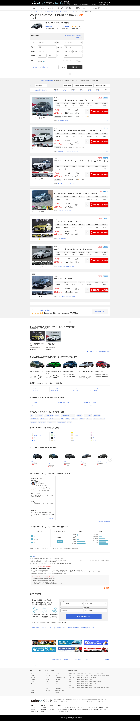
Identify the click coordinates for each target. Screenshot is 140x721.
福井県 (94, 677)
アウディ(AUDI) (45, 665)
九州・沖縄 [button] (68, 47)
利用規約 (101, 707)
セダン (32, 673)
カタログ (50, 8)
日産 (47, 677)
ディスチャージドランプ (99, 418)
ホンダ (47, 679)
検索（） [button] (75, 67)
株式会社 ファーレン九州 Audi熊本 (66, 266)
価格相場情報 (48, 26)
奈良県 (94, 681)
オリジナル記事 (95, 8)
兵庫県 (82, 681)
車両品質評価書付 (51, 422)
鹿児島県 (103, 687)
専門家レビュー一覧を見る (104, 521)
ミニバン (33, 675)
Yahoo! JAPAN (107, 2)
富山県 (86, 677)
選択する (67, 55)
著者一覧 (72, 709)
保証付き (82, 418)
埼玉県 (87, 675)
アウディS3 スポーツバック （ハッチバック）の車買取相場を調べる (49, 627)
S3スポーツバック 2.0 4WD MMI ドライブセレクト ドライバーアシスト (77, 130)
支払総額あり (34, 422)
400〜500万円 (94, 388)
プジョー (58, 686)
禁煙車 (67, 418)
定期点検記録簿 (39, 415)
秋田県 (94, 673)
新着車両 (69, 422)
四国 (70, 685)
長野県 (82, 677)
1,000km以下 (35, 402)
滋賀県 (90, 681)
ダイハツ (48, 690)
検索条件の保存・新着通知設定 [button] (84, 85)
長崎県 (86, 687)
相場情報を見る (99, 311)
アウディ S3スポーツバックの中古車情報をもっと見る (98, 351)
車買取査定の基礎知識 (73, 627)
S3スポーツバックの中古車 (69, 11)
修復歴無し (79, 415)
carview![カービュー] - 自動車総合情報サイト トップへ (76, 659)
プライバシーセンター (93, 707)
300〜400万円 (74, 390)
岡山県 (86, 683)
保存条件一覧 (79, 37)
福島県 (102, 673)
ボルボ (57, 692)
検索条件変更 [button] (67, 85)
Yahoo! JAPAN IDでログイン (47, 80)
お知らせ (74, 707)
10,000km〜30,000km (63, 402)
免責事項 (106, 707)
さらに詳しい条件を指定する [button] (40, 67)
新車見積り (69, 8)
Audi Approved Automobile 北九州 (66, 183)
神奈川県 (83, 675)
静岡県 (86, 679)
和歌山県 (99, 681)
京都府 (86, 681)
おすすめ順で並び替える (41, 90)
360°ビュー (42, 8)
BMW (57, 675)
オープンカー (34, 688)
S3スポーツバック (45, 310)
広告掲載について (86, 709)
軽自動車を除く (61, 422)
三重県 (90, 679)
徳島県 (78, 685)
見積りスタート (85, 616)
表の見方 (34, 556)
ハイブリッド (34, 681)
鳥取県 (78, 683)
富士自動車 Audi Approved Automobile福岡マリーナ (70, 151)
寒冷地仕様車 (97, 415)
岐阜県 (82, 679)
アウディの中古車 (59, 11)
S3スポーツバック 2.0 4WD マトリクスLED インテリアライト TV (76, 100)
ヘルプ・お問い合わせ (63, 711)
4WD (32, 415)
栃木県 (99, 675)
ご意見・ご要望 (103, 709)
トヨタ (47, 673)
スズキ (47, 688)
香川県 (82, 685)
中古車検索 (60, 8)
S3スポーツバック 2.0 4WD (63, 279)
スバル (47, 686)
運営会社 (69, 707)
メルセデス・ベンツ (60, 673)
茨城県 (95, 675)
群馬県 (103, 675)
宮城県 (90, 673)
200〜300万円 (74, 388)
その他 (32, 692)
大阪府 (78, 681)
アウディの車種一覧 (51, 11)
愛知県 (78, 679)
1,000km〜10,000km (37, 405)
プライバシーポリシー (82, 707)
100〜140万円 (54, 388)
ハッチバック (34, 677)
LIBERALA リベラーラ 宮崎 (64, 210)
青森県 (82, 673)
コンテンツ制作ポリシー (63, 709)
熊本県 (90, 687)
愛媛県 (86, 685)
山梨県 (107, 675)
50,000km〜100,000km (90, 402)
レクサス (48, 675)
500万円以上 (93, 390)
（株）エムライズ (62, 238)
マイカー (105, 8)
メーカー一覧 (43, 11)
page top (107, 659)
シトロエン (58, 688)
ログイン (96, 2)
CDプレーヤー (44, 418)
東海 (70, 679)
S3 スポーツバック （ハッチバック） (57, 665)
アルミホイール (88, 415)
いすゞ (47, 692)
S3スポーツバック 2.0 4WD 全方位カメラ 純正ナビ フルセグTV (76, 193)
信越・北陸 (71, 677)
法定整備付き (74, 418)
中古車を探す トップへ (57, 659)
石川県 (90, 677)
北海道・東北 (72, 673)
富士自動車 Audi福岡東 (63, 120)
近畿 (70, 681)
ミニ (57, 681)
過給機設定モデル (35, 418)
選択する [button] (41, 47)
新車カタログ (37, 665)
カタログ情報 (65, 26)
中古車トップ (36, 11)
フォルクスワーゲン (60, 677)
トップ (33, 8)
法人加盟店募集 (94, 709)
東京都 (78, 675)
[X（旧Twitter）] (47, 700)
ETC (62, 418)
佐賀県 (82, 687)
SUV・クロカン (34, 683)
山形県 (98, 673)
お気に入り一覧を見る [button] (103, 85)
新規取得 (101, 2)
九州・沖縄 (71, 687)
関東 (70, 675)
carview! (31, 11)
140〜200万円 (54, 390)
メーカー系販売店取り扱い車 (68, 415)
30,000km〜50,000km (63, 405)
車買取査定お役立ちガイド (87, 627)
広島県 (90, 683)
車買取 (78, 8)
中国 (70, 683)
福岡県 (78, 687)
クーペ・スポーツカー (35, 686)
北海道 (78, 673)
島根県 (82, 683)
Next (110, 459)
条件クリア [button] (62, 67)
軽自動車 (33, 690)
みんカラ (52, 709)
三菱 (47, 681)
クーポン (106, 120)
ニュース (85, 8)
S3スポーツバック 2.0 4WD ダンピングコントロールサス (73, 249)
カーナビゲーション (54, 418)
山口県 (94, 683)
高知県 (90, 685)
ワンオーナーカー (49, 415)
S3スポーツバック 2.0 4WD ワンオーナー (68, 221)
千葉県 (91, 675)
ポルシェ (58, 683)
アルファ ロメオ (60, 690)
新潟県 (78, 677)
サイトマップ (78, 709)
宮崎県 (98, 687)
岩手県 (86, 673)
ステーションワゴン (35, 679)
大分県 (94, 687)
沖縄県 (107, 687)
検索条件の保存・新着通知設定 (74, 35)
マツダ (47, 683)
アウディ (34, 310)
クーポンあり (42, 422)
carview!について (62, 707)
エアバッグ (88, 418)
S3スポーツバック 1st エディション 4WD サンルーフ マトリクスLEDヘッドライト (81, 162)
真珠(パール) (37, 435)
